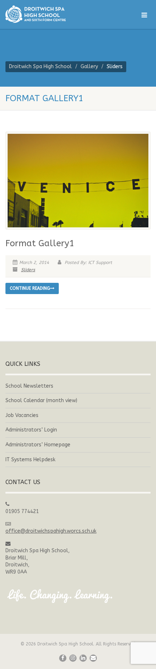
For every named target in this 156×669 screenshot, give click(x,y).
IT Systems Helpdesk (30, 460)
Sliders (28, 269)
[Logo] (52, 14)
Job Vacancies (21, 415)
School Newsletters (29, 386)
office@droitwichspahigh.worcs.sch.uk (51, 531)
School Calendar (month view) (41, 400)
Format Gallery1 (39, 243)
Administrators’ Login (31, 430)
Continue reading (30, 288)
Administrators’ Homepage (37, 445)
